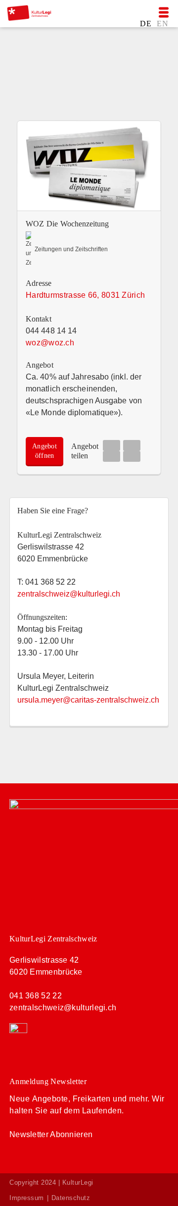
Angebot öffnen (44, 450)
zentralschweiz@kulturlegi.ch (62, 1007)
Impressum (26, 1198)
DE (146, 23)
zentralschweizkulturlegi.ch (68, 594)
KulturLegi (77, 1182)
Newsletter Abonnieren (50, 1134)
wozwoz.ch (50, 342)
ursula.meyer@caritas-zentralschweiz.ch (88, 700)
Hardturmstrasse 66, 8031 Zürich (85, 295)
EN (162, 23)
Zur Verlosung (52, 83)
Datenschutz (70, 1198)
